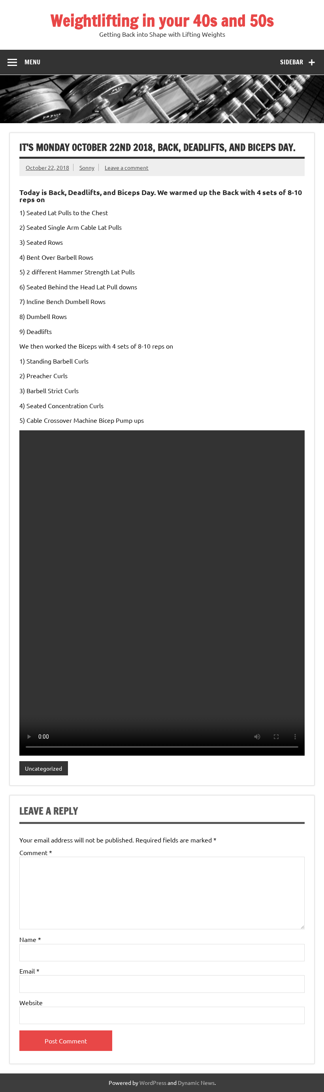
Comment (35, 852)
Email (29, 971)
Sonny (86, 167)
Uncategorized (43, 768)
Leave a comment (127, 167)
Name (30, 939)
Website (31, 1002)
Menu (32, 62)
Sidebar (291, 62)
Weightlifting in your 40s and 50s (162, 20)
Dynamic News (196, 1082)
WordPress (152, 1082)
